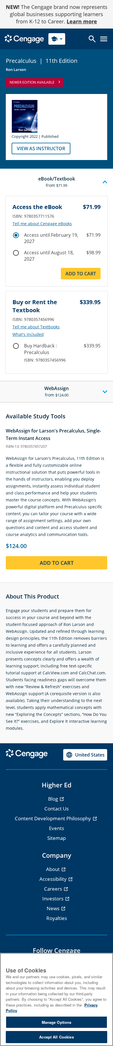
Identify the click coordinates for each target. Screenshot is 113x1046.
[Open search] (92, 39)
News (54, 908)
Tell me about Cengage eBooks (42, 223)
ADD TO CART (80, 273)
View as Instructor (41, 148)
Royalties (56, 918)
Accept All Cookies (56, 1037)
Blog (53, 798)
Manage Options (57, 1022)
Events (56, 828)
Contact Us (56, 808)
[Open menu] (103, 39)
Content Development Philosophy (53, 818)
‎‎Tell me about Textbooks (36, 327)
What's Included (28, 334)
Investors (53, 898)
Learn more (82, 21)
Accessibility (53, 879)
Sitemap (56, 838)
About (53, 869)
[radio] (15, 235)
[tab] (56, 182)
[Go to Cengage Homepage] (24, 38)
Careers (53, 888)
